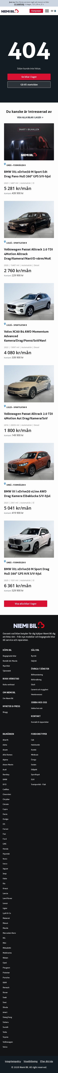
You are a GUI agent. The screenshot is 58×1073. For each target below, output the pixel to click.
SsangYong (7, 1017)
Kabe (5, 878)
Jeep (5, 873)
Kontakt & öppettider (40, 722)
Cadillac (6, 789)
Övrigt (33, 760)
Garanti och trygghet (39, 689)
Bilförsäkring (36, 680)
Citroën (6, 804)
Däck (33, 684)
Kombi (33, 750)
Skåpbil (34, 769)
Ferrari (5, 829)
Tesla (5, 1032)
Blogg (5, 712)
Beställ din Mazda (10, 661)
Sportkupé (35, 774)
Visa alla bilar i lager (29, 117)
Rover (5, 992)
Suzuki (5, 1027)
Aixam (5, 750)
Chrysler (6, 799)
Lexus (5, 903)
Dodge (5, 819)
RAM (5, 982)
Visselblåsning (30, 1061)
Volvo (5, 1047)
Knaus (5, 888)
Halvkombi (35, 745)
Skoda (5, 1007)
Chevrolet (7, 794)
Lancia (5, 893)
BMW (5, 779)
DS (4, 824)
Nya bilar (6, 666)
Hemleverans (36, 694)
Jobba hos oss (36, 708)
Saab (5, 997)
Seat (4, 1002)
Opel (5, 963)
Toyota (5, 1037)
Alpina (5, 760)
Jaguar (5, 869)
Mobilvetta (7, 953)
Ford (5, 839)
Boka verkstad (8, 684)
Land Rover (7, 898)
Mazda (5, 928)
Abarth (5, 740)
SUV (33, 779)
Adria (5, 745)
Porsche (6, 977)
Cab (32, 740)
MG (4, 938)
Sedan (33, 765)
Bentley (6, 774)
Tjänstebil (7, 671)
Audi (4, 769)
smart (5, 1012)
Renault (6, 987)
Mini (4, 943)
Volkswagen (8, 1042)
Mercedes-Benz (9, 933)
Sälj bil (34, 661)
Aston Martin (8, 765)
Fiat (4, 834)
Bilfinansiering (37, 675)
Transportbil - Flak (38, 784)
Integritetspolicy (13, 1061)
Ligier (5, 908)
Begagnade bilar (9, 656)
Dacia (5, 814)
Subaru (6, 1022)
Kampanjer (36, 11)
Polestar (6, 973)
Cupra (5, 809)
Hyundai (6, 854)
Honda (5, 849)
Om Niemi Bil (8, 698)
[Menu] (47, 11)
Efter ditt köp (46, 1061)
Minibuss (34, 755)
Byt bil (33, 656)
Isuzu (5, 859)
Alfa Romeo (7, 755)
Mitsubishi (7, 948)
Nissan (5, 958)
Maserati (6, 918)
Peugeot (6, 968)
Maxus (5, 923)
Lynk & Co (7, 913)
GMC (4, 844)
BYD (4, 784)
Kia (4, 883)
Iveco (5, 864)
